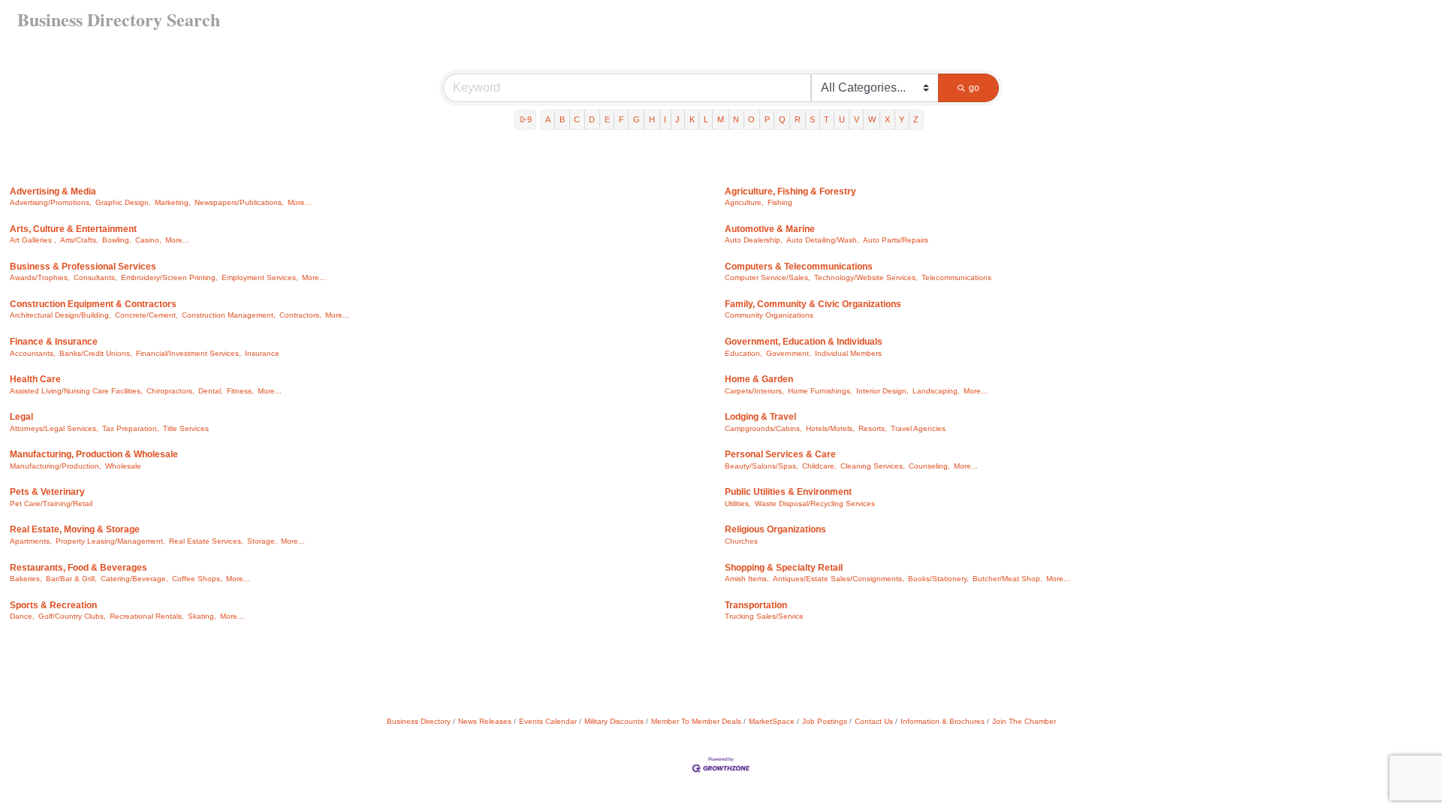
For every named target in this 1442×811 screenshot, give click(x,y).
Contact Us (874, 721)
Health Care (35, 379)
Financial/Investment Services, (188, 353)
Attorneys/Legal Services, (54, 428)
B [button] (562, 119)
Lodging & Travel (760, 417)
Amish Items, (747, 578)
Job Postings (824, 721)
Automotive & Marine (770, 229)
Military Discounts (614, 721)
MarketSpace (772, 721)
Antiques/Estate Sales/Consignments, (838, 578)
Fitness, (240, 391)
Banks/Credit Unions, (95, 353)
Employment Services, (260, 277)
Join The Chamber (1024, 721)
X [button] (887, 119)
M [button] (720, 119)
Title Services (186, 428)
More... (300, 202)
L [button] (706, 119)
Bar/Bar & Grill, (71, 578)
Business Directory (419, 721)
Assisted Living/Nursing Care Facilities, (76, 391)
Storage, (262, 541)
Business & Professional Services (83, 266)
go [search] (974, 88)
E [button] (607, 119)
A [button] (548, 119)
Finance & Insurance (54, 341)
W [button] (872, 119)
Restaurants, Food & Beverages (78, 567)
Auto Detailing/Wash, (822, 240)
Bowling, (116, 240)
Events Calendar (548, 721)
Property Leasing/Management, (110, 541)
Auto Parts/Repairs (895, 240)
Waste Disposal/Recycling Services (815, 503)
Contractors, (300, 315)
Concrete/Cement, (146, 315)
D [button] (592, 119)
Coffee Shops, (197, 578)
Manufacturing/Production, (55, 466)
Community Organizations (769, 315)
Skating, (202, 616)
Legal (21, 417)
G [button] (636, 119)
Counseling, (929, 466)
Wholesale (123, 466)
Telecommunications (956, 277)
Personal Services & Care (780, 454)
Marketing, (173, 202)
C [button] (577, 119)
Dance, (22, 616)
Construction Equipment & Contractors (93, 304)
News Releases (484, 721)
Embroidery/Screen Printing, (169, 277)
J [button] (677, 119)
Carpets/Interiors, (754, 391)
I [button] (665, 119)
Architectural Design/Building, (60, 315)
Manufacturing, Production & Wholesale (94, 454)
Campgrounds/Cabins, (763, 428)
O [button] (751, 119)
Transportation (756, 605)
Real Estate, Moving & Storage (75, 529)
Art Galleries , (33, 240)
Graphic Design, (123, 202)
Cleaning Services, (872, 466)
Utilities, (738, 503)
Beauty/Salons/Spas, (761, 466)
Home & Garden (759, 379)
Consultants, (95, 277)
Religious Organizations (775, 529)
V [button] (856, 119)
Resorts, (872, 428)
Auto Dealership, (754, 240)
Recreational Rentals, (147, 616)
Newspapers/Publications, (239, 202)
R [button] (798, 119)
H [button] (652, 119)
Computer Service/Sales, (767, 277)
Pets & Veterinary (47, 492)
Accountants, (33, 353)
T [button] (826, 119)
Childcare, (819, 466)
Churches (741, 541)
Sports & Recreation (53, 605)
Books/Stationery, (938, 578)
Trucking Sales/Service (764, 616)
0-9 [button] (526, 119)
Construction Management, (229, 315)
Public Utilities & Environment (788, 492)
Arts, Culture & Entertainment (73, 229)
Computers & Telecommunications (799, 266)
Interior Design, (882, 391)
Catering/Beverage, (134, 578)
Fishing (780, 202)
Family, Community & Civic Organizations (813, 304)
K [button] (692, 119)
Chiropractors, (170, 391)
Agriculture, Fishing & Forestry (790, 191)
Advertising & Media (53, 191)
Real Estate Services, (206, 541)
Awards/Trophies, (40, 277)
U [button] (842, 119)
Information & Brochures (942, 721)
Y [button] (901, 119)
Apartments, (31, 541)
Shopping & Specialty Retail (784, 567)
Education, (743, 353)
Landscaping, (936, 391)
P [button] (767, 119)
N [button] (736, 119)
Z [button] (916, 119)
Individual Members (848, 353)
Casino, (148, 240)
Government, (788, 353)
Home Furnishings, (820, 391)
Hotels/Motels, (830, 428)
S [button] (812, 119)
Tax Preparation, (130, 428)
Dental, (210, 391)
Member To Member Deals (696, 721)
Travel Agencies (918, 428)
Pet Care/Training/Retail (51, 503)
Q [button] (782, 119)
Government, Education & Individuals (803, 341)
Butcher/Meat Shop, (1007, 578)
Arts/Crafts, (79, 240)
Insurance (262, 353)
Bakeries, (26, 578)
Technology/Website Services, (866, 277)
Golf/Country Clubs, (72, 616)
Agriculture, (744, 202)
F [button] (621, 119)
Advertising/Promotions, (51, 202)
